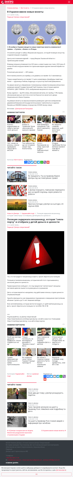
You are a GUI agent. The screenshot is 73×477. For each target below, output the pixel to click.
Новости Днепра (13, 213)
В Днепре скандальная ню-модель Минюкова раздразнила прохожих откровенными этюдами (20, 433)
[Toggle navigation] (69, 2)
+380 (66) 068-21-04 (12, 458)
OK (36, 474)
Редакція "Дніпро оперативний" (18, 17)
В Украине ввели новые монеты (53, 431)
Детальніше (60, 470)
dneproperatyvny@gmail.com (32, 460)
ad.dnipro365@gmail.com (51, 460)
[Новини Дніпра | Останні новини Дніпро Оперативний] (7, 2)
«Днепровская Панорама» (24, 109)
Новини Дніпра (12, 8)
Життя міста (25, 8)
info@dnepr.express (14, 460)
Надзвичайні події (28, 213)
